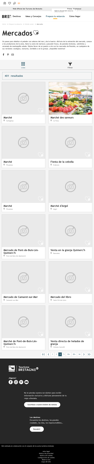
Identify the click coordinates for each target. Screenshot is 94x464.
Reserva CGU (46, 460)
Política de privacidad (46, 453)
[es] (19, 3)
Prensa (69, 9)
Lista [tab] (23, 68)
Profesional (77, 9)
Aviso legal (46, 451)
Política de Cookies (46, 455)
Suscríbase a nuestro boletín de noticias (42, 405)
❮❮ (43, 354)
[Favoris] (9, 3)
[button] (14, 3)
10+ (68, 354)
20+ (74, 354)
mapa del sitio (46, 462)
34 (79, 354)
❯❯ (88, 354)
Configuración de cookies (46, 457)
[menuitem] (17, 16)
